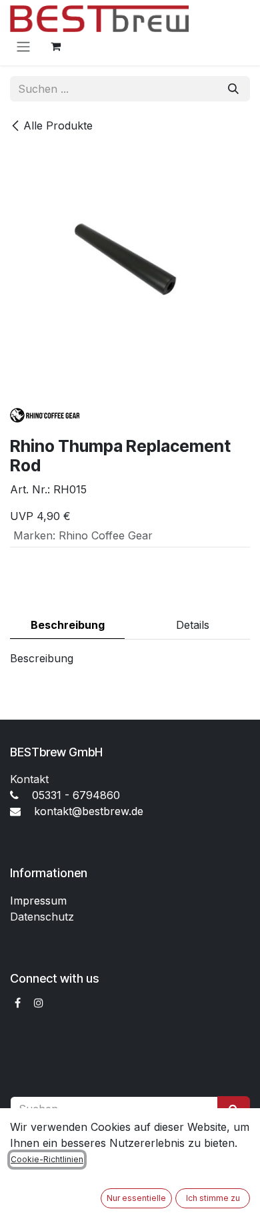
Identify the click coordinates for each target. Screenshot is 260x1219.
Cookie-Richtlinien (47, 1159)
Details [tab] (192, 625)
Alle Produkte (58, 125)
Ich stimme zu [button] (213, 1198)
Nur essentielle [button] (136, 1198)
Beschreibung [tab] (68, 625)
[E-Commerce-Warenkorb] (55, 46)
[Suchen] (233, 88)
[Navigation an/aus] (23, 46)
